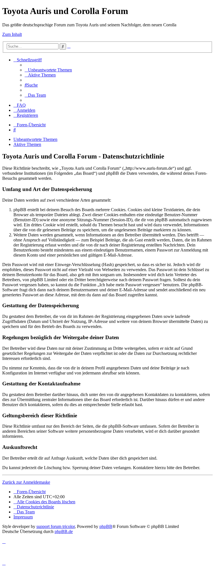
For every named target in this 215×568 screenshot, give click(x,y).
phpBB (105, 526)
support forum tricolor (55, 526)
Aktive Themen (27, 144)
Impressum (23, 517)
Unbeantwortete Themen (35, 139)
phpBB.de (64, 531)
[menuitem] (48, 69)
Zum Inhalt (12, 34)
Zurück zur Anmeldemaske (26, 482)
